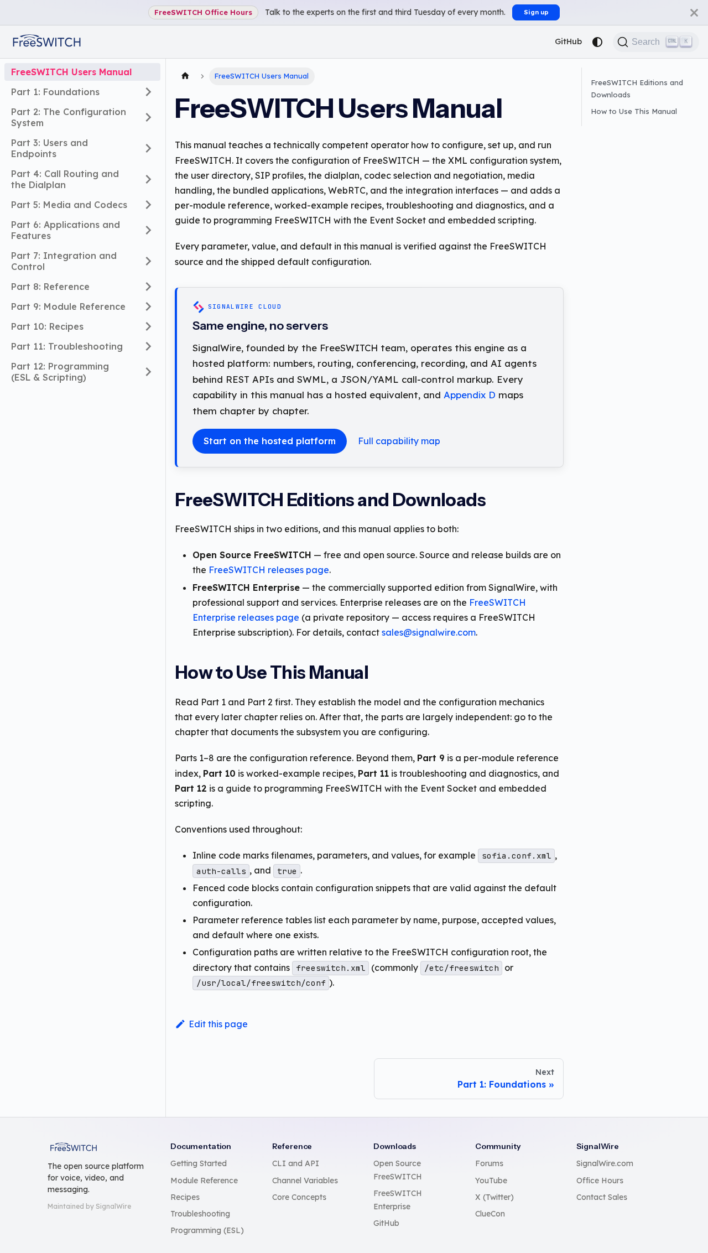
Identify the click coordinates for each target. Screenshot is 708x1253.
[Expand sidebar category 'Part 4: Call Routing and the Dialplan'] (148, 179)
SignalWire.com (604, 1163)
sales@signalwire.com (429, 632)
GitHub (568, 41)
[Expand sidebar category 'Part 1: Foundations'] (148, 92)
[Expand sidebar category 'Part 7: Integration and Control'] (148, 261)
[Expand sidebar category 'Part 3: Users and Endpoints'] (148, 148)
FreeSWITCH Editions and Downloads (637, 88)
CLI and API (295, 1163)
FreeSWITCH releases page (269, 569)
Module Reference (204, 1181)
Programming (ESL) (207, 1230)
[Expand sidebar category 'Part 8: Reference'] (148, 286)
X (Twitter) (494, 1197)
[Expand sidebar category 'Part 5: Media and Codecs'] (148, 205)
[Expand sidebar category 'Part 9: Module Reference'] (148, 306)
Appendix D (470, 395)
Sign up (536, 12)
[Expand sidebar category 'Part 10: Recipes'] (148, 326)
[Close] (694, 12)
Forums (489, 1163)
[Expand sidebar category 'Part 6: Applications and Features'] (148, 230)
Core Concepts (299, 1197)
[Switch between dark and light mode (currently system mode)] (597, 42)
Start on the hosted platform (270, 440)
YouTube (491, 1181)
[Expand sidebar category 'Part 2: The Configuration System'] (148, 117)
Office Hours (599, 1181)
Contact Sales (601, 1197)
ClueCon (490, 1214)
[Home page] (185, 76)
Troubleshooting (200, 1214)
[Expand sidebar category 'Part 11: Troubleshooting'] (148, 346)
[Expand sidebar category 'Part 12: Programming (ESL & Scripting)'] (148, 371)
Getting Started (198, 1163)
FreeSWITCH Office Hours (203, 12)
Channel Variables (305, 1181)
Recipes (185, 1197)
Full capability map (399, 440)
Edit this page (218, 1024)
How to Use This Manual (634, 111)
